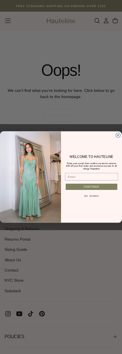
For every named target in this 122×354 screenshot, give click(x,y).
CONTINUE (92, 186)
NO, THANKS (91, 196)
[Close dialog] (118, 135)
